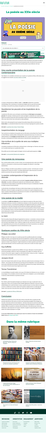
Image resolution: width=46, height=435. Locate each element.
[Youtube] (31, 413)
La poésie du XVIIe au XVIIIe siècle (14, 291)
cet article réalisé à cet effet (20, 77)
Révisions (7, 6)
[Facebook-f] (27, 413)
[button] (44, 3)
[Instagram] (19, 413)
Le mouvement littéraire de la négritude (15, 154)
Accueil (2, 6)
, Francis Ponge (15, 127)
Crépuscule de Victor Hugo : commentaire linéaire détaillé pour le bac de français (11, 384)
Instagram (11, 315)
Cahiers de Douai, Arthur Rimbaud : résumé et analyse (33, 384)
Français (11, 6)
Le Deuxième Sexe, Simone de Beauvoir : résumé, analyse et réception (9, 342)
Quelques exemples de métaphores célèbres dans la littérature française (34, 363)
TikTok (16, 315)
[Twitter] (23, 413)
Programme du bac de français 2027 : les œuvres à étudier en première (11, 363)
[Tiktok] (15, 413)
